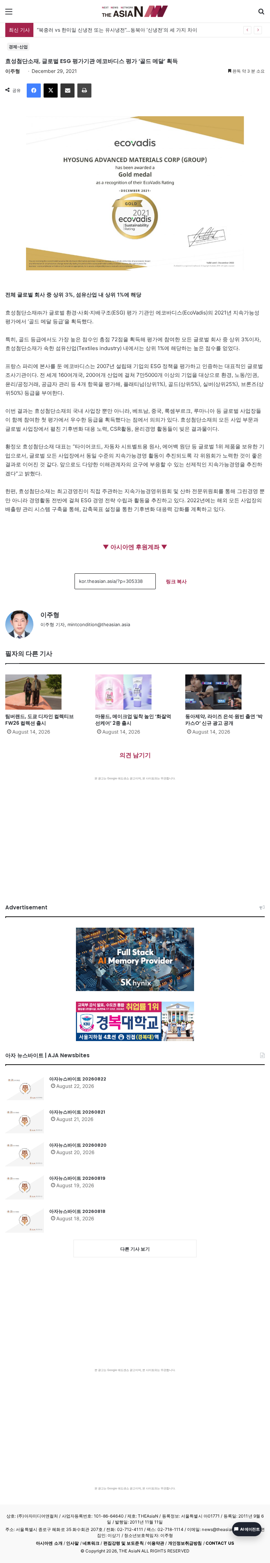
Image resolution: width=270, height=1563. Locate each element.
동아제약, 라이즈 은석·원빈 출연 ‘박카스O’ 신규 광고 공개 (224, 720)
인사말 (72, 1543)
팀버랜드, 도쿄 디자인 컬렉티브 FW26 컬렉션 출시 (39, 720)
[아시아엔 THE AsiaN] (135, 11)
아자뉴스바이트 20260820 (78, 1145)
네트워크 (91, 1543)
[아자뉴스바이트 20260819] (24, 1187)
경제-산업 (18, 46)
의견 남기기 (135, 755)
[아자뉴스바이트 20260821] (24, 1121)
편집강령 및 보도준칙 (123, 1543)
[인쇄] (84, 90)
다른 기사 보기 (135, 1249)
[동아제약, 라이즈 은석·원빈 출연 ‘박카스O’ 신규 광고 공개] (225, 692)
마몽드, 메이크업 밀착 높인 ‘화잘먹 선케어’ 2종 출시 (133, 720)
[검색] (261, 14)
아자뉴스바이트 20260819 (77, 1178)
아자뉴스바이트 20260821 (77, 1112)
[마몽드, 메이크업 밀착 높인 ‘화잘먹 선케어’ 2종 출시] (135, 692)
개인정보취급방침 (185, 1543)
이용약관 (155, 1543)
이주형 (12, 71)
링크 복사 (176, 581)
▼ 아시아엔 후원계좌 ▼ (135, 546)
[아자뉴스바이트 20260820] (24, 1154)
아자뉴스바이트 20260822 (77, 1079)
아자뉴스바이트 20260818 (77, 1211)
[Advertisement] (135, 833)
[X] (51, 90)
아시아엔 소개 (49, 1543)
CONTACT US (220, 1543)
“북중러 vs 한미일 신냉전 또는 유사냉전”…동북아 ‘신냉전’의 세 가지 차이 (117, 30)
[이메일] (67, 90)
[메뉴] (8, 14)
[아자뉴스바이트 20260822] (24, 1088)
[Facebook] (34, 90)
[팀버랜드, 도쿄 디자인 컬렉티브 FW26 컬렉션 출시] (45, 692)
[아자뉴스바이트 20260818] (24, 1220)
